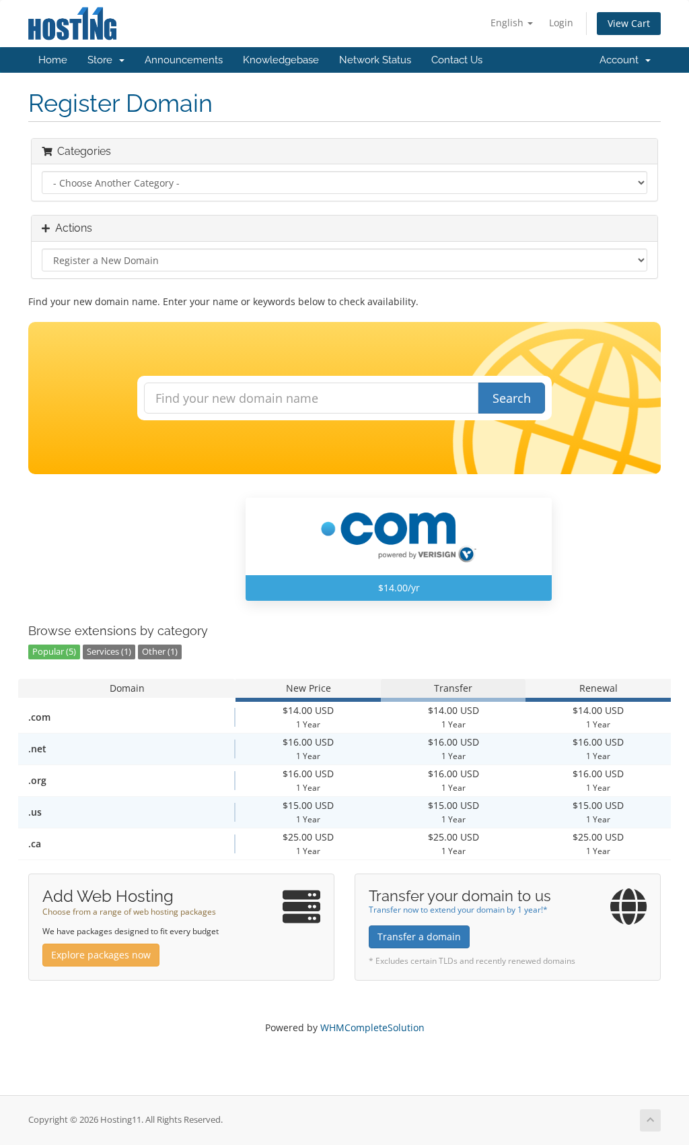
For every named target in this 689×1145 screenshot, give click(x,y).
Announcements (184, 60)
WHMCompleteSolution (372, 1027)
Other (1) (160, 651)
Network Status (375, 60)
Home (52, 60)
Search (512, 398)
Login (561, 22)
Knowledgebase (281, 60)
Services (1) (109, 651)
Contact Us (456, 60)
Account (622, 60)
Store (102, 60)
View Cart (629, 23)
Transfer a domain (419, 936)
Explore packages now (101, 954)
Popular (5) (54, 651)
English (508, 22)
